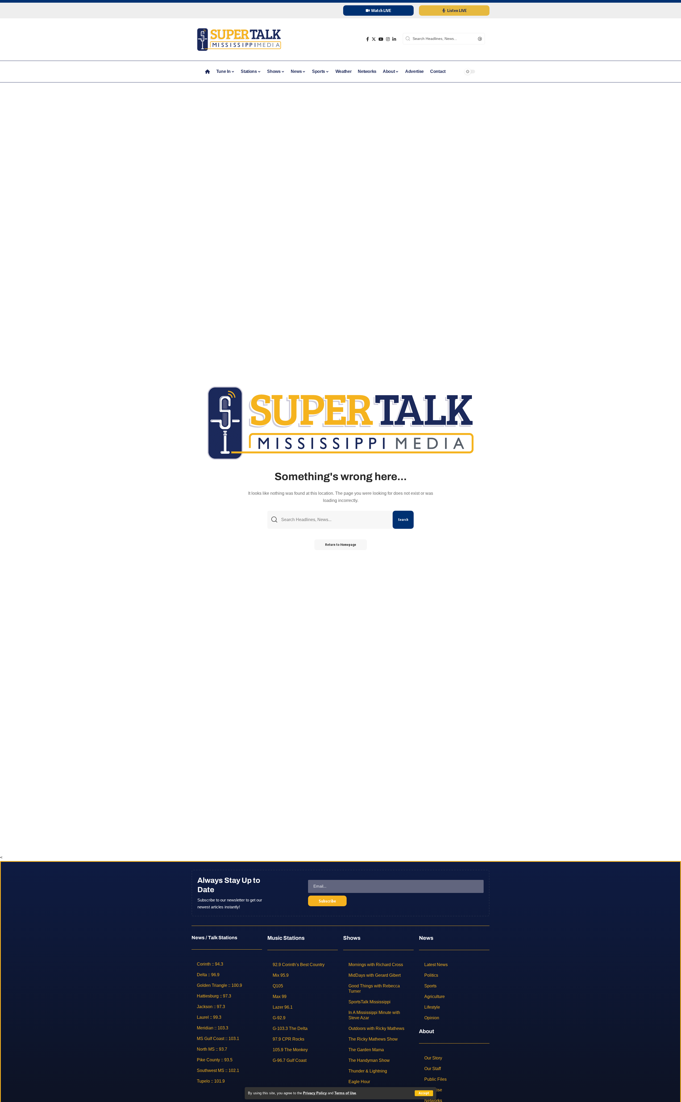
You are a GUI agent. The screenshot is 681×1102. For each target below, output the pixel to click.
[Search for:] (335, 520)
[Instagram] (388, 39)
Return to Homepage (340, 545)
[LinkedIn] (394, 39)
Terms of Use (345, 1093)
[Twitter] (373, 39)
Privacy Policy (315, 1093)
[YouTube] (381, 39)
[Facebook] (367, 39)
